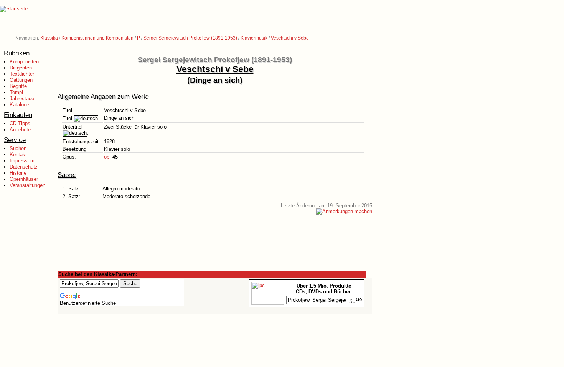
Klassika (49, 38)
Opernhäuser (24, 179)
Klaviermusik (254, 38)
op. (107, 157)
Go (359, 299)
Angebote (20, 129)
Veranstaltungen (27, 185)
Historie (18, 173)
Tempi (16, 92)
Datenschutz (24, 167)
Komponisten (24, 61)
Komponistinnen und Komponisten (97, 38)
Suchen (18, 148)
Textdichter (22, 74)
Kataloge (19, 104)
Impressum (22, 161)
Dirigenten (21, 68)
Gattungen (21, 80)
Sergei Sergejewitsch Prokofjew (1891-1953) (190, 38)
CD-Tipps (20, 123)
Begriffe (18, 86)
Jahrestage (22, 98)
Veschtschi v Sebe (290, 38)
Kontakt (18, 154)
